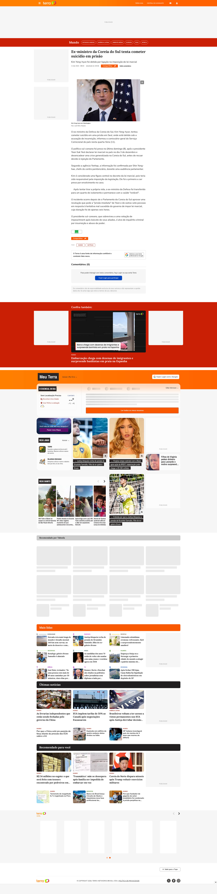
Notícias (90, 245)
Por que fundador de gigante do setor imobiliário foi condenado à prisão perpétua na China (133, 797)
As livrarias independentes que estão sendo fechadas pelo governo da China (53, 716)
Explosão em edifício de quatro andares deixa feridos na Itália (96, 733)
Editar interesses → (172, 388)
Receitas (123, 634)
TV (85, 667)
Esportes (90, 791)
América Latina (114, 710)
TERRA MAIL (139, 3)
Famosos (87, 634)
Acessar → (65, 440)
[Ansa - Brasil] (76, 231)
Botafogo (51, 651)
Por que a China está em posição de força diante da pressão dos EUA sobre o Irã (54, 733)
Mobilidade (51, 634)
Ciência (50, 667)
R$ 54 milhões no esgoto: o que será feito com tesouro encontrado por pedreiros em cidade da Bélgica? (53, 779)
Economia (124, 667)
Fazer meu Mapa (54, 430)
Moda (86, 651)
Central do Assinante (155, 3)
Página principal (49, 3)
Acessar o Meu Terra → (69, 377)
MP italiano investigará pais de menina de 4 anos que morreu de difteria (132, 734)
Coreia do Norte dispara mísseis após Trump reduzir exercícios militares (126, 779)
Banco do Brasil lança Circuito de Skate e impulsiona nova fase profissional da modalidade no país (95, 797)
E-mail (170, 3)
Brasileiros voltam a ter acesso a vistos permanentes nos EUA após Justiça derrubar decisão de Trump (126, 716)
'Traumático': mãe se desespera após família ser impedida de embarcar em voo (89, 779)
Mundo (80, 245)
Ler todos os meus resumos (132, 410)
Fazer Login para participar (108, 278)
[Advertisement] (163, 734)
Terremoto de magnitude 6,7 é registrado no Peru (60, 795)
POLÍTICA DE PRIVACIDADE (129, 881)
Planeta (123, 651)
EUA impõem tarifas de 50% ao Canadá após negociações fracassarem (89, 716)
